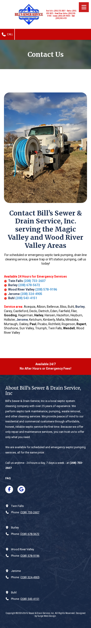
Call (9, 34)
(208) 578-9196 (46, 289)
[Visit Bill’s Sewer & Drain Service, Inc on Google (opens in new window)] (21, 489)
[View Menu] (84, 7)
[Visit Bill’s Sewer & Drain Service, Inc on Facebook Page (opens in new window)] (9, 489)
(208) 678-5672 (29, 285)
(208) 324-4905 (31, 294)
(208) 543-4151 (26, 298)
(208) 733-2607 (35, 281)
